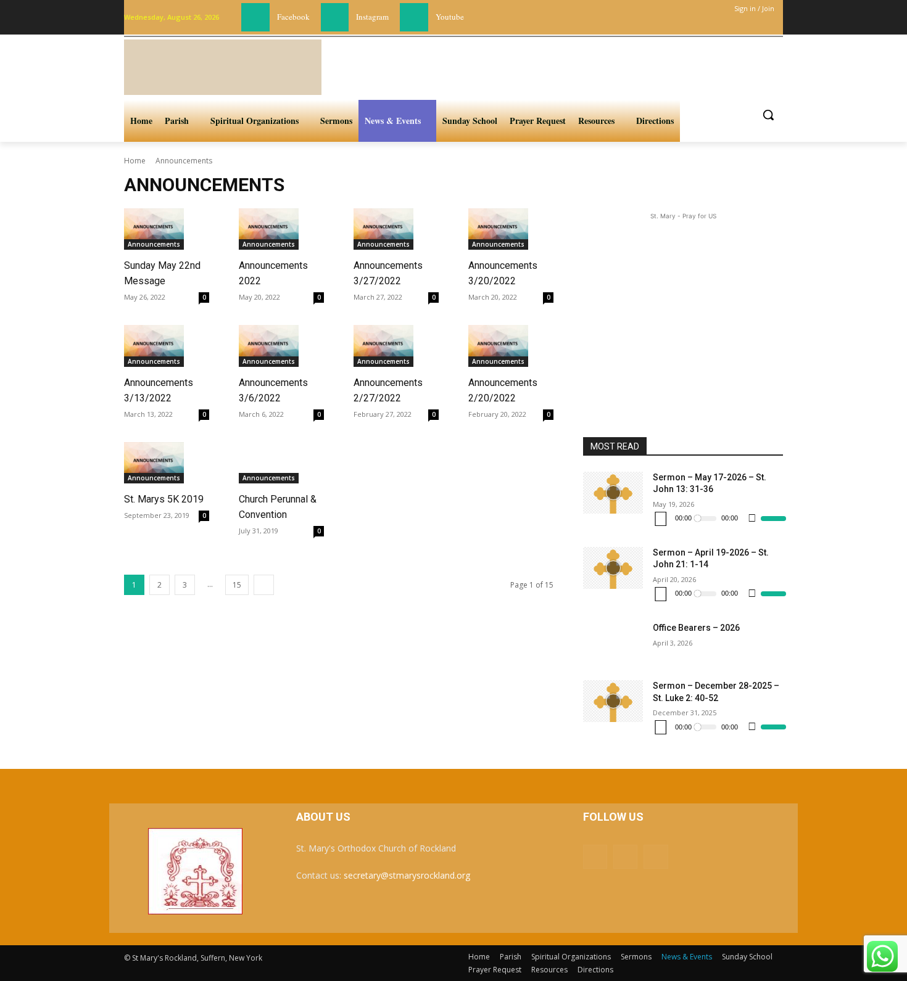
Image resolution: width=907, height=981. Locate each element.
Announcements (154, 244)
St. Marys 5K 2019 (164, 499)
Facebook (293, 16)
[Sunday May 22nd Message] (154, 229)
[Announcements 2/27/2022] (383, 346)
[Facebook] (255, 17)
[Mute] (752, 518)
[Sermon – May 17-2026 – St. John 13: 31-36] (613, 493)
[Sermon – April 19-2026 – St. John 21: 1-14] (613, 568)
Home (135, 160)
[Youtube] (414, 17)
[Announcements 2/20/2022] (498, 346)
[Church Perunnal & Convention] (269, 463)
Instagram (372, 16)
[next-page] (264, 585)
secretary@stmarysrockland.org (407, 875)
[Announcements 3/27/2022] (383, 229)
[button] (768, 114)
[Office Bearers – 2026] (613, 643)
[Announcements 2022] (269, 229)
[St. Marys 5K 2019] (154, 463)
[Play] (661, 518)
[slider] (773, 518)
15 (237, 585)
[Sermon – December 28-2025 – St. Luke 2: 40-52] (613, 701)
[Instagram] (335, 17)
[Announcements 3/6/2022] (269, 346)
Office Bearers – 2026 (696, 628)
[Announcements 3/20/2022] (498, 229)
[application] (719, 518)
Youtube (450, 16)
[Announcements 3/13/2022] (154, 346)
